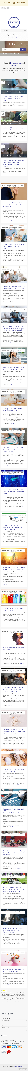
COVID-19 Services (5, 1020)
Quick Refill (18, 11)
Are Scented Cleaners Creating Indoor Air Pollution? (13, 129)
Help (12, 11)
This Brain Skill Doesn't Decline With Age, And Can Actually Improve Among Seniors (13, 689)
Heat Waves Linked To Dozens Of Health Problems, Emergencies (14, 568)
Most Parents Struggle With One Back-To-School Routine (13, 970)
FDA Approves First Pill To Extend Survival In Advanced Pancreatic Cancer (14, 492)
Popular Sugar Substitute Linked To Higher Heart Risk (13, 770)
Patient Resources (5, 1018)
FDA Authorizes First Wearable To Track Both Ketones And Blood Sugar (13, 204)
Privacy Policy (4, 1030)
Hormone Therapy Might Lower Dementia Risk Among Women (13, 368)
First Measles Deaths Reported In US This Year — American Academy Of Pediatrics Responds (13, 811)
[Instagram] (22, 1069)
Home (9, 38)
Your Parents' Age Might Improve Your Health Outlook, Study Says (14, 287)
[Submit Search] (23, 49)
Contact (3, 1022)
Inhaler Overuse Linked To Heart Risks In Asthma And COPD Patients (13, 246)
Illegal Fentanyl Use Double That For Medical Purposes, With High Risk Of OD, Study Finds (14, 731)
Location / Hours (8, 12)
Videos (17, 53)
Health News (8, 53)
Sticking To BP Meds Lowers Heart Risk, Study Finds (12, 410)
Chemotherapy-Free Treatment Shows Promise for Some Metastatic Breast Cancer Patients (13, 163)
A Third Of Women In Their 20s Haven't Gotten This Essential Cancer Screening (13, 450)
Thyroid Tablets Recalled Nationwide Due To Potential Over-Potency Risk (12, 527)
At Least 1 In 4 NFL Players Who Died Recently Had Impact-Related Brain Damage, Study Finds (14, 889)
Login (23, 12)
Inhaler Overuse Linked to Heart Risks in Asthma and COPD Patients (13, 98)
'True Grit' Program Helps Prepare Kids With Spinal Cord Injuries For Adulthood (14, 853)
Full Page (10, 220)
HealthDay (11, 1002)
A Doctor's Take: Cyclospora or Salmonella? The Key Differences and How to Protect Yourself (13, 328)
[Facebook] (20, 1069)
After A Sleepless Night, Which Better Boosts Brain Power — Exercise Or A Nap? (12, 930)
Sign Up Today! (17, 12)
